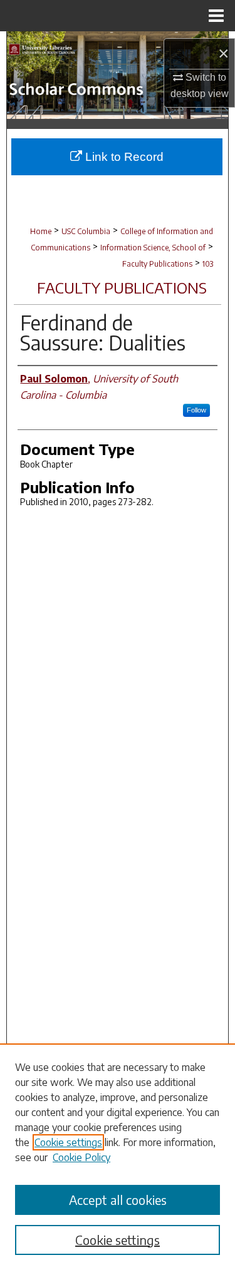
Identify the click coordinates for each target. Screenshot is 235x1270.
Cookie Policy (81, 1157)
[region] (117, 1156)
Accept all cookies (118, 1199)
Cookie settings (68, 1142)
